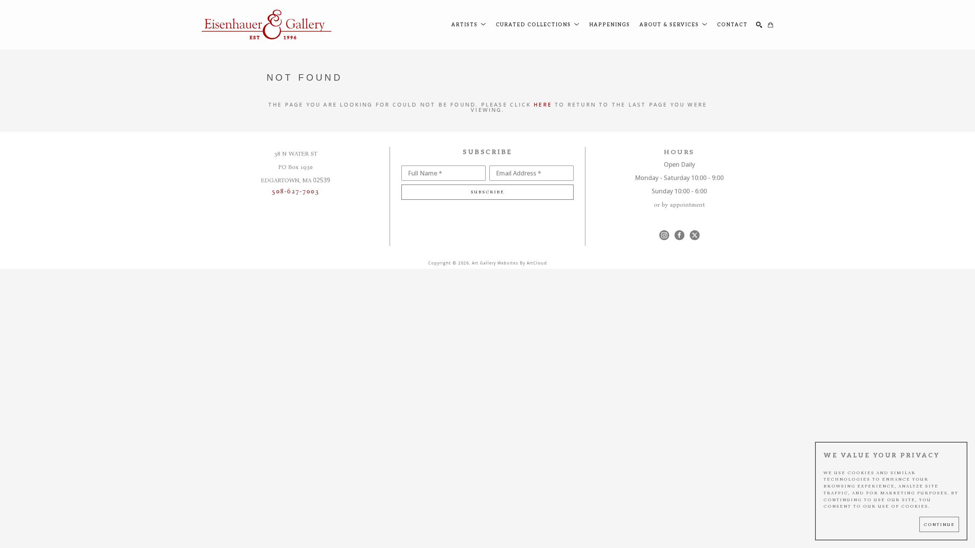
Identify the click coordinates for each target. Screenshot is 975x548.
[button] (468, 25)
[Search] (759, 25)
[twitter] (695, 235)
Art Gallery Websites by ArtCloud (509, 263)
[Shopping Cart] (770, 25)
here (543, 104)
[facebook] (679, 235)
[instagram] (664, 235)
